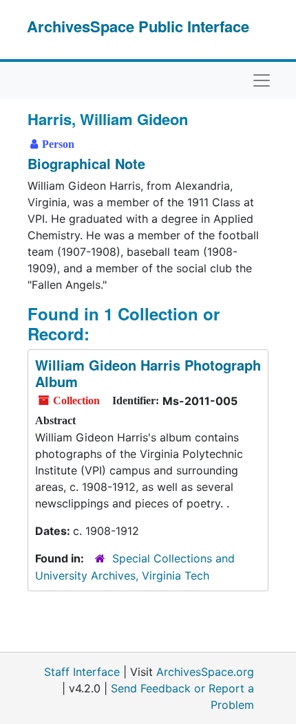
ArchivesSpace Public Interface (138, 26)
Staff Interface (82, 672)
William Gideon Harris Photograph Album (148, 373)
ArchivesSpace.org (205, 672)
